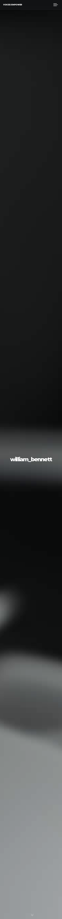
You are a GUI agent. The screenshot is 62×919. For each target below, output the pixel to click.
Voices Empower (12, 4)
